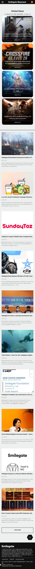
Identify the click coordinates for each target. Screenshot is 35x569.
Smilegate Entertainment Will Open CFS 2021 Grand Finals (17, 276)
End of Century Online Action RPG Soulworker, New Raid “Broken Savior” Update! (17, 513)
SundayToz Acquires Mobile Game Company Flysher (17, 236)
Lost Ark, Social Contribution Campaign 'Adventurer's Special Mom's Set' (17, 197)
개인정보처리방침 (19, 559)
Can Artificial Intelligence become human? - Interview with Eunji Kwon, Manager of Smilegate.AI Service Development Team (17, 434)
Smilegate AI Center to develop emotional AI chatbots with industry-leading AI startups (17, 315)
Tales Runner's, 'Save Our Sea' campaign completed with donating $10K (17, 355)
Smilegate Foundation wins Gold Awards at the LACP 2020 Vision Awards (17, 394)
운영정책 (12, 559)
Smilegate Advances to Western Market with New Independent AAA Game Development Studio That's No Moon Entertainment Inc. (17, 474)
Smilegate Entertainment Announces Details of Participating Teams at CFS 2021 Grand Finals (17, 157)
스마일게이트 (5, 559)
